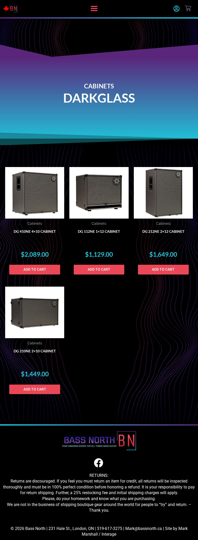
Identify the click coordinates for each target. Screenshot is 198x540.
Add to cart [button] (34, 269)
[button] (94, 8)
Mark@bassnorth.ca (143, 528)
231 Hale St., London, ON (71, 528)
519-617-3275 (109, 528)
